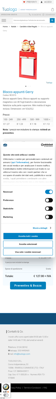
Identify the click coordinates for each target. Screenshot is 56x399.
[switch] (49, 200)
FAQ (45, 388)
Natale (13, 27)
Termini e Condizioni (32, 388)
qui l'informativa (20, 162)
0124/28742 (36, 15)
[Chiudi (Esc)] (1, 394)
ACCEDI (48, 2)
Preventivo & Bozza (28, 285)
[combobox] (31, 20)
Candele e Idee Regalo (28, 27)
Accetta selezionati (28, 244)
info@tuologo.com (22, 354)
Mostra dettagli (40, 228)
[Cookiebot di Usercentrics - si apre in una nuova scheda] (41, 145)
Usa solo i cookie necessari (28, 252)
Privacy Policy (15, 388)
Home (5, 27)
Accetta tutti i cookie (28, 236)
